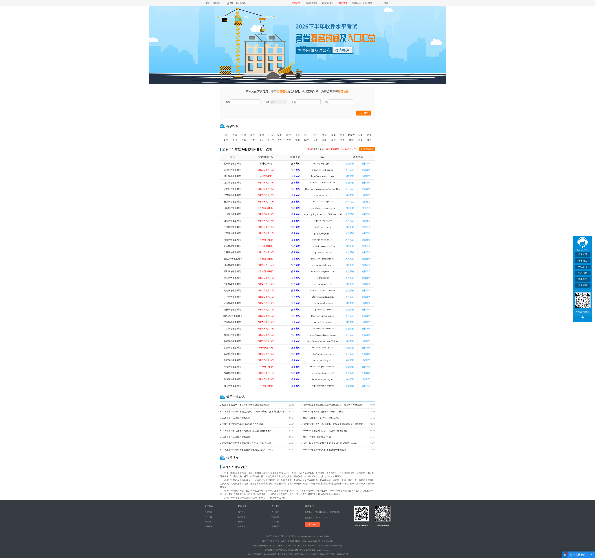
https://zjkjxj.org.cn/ (323, 221)
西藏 (351, 140)
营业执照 (275, 526)
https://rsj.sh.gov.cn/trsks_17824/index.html (323, 214)
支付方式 (208, 522)
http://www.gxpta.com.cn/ (322, 328)
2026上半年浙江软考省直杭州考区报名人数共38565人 (247, 450)
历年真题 (349, 170)
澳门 (369, 140)
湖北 (261, 135)
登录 (386, 3)
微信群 (243, 3)
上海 (297, 135)
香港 (360, 140)
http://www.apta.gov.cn (323, 202)
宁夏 (342, 135)
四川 (369, 135)
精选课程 (349, 163)
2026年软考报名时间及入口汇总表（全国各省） (325, 430)
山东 (288, 135)
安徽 (279, 135)
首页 (208, 3)
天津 (234, 135)
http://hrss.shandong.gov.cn (323, 208)
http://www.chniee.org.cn (323, 265)
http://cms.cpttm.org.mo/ (323, 386)
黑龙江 (270, 140)
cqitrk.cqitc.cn (323, 278)
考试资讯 (582, 267)
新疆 (324, 140)
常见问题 (275, 517)
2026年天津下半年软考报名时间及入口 (321, 418)
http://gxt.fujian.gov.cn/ (322, 240)
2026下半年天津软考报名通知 (236, 437)
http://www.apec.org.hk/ (322, 379)
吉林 (261, 140)
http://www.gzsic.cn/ (323, 284)
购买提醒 (208, 526)
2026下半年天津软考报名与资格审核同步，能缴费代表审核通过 (333, 405)
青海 (342, 140)
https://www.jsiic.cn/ (323, 195)
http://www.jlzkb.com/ (323, 309)
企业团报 (241, 526)
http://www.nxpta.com (323, 252)
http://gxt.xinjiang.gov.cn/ (322, 354)
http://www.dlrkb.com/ (323, 303)
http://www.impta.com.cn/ (322, 259)
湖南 (333, 135)
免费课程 (366, 170)
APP (231, 3)
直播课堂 (241, 517)
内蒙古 (351, 135)
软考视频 (582, 285)
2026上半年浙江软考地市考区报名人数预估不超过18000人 (330, 443)
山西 (252, 135)
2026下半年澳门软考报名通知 (317, 437)
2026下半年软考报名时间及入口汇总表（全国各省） (247, 430)
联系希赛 (275, 522)
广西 (288, 140)
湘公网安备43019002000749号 (330, 546)
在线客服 (312, 524)
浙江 (306, 135)
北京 (225, 135)
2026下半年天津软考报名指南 (236, 418)
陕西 (306, 140)
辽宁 (252, 140)
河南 (360, 135)
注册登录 (208, 512)
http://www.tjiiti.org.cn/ (322, 170)
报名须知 (582, 273)
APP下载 (350, 176)
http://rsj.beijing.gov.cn (323, 163)
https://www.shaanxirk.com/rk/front (322, 341)
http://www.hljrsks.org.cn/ (322, 316)
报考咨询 (366, 176)
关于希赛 (275, 512)
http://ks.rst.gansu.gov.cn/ (323, 348)
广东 (279, 140)
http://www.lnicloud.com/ (323, 297)
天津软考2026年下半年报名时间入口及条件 (242, 424)
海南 (297, 140)
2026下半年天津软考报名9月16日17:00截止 (323, 411)
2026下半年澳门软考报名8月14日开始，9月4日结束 (246, 443)
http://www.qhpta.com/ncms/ (322, 367)
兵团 (333, 140)
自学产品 (241, 512)
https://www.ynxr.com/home (322, 290)
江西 (315, 135)
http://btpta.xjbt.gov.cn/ (323, 360)
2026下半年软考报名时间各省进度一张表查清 (324, 450)
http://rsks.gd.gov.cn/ (323, 322)
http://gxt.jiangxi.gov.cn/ (323, 233)
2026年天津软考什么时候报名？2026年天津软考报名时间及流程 (333, 424)
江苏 (270, 135)
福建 (324, 135)
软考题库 (582, 279)
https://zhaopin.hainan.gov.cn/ (323, 335)
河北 (243, 135)
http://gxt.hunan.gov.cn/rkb (323, 246)
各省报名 (582, 260)
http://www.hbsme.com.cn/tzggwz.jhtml (322, 189)
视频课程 (241, 522)
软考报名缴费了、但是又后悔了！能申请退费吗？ (246, 405)
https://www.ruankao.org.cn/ (322, 182)
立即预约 (363, 113)
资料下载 (366, 163)
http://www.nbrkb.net (322, 227)
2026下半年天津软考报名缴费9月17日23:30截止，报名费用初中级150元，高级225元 (254, 411)
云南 (243, 140)
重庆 (225, 140)
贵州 (234, 140)
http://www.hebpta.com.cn (322, 176)
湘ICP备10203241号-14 (307, 546)
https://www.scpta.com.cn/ (322, 271)
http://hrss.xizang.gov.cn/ (323, 373)
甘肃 (315, 140)
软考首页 (582, 254)
